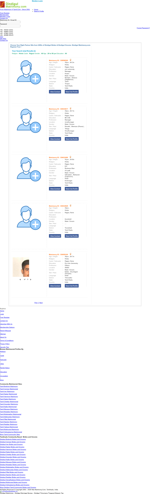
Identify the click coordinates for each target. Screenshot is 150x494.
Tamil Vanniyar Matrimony (9, 396)
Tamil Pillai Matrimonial (8, 419)
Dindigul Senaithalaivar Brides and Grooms (15, 480)
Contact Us (4, 18)
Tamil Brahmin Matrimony (9, 386)
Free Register (5, 13)
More (2, 380)
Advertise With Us (6, 324)
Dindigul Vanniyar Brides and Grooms (13, 449)
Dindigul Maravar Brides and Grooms (13, 462)
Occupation (4, 376)
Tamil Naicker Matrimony (8, 422)
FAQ (1, 37)
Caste (2, 355)
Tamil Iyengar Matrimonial (9, 389)
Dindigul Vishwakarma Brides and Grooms (14, 485)
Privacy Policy (5, 344)
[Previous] (20, 281)
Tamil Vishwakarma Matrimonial (11, 432)
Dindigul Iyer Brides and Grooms (11, 444)
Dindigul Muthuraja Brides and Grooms (13, 482)
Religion (3, 351)
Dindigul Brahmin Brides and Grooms (13, 439)
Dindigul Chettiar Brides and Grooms (12, 454)
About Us (3, 337)
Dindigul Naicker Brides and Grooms (12, 475)
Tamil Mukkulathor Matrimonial (10, 414)
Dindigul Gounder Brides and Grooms (13, 457)
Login (2, 314)
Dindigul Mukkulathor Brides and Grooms (14, 467)
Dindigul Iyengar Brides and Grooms (12, 442)
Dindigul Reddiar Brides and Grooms (12, 477)
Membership (4, 15)
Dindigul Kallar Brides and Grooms (12, 459)
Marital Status (5, 368)
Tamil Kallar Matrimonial (8, 407)
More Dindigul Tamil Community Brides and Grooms (18, 487)
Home (36, 9)
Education (3, 372)
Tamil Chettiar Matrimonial (9, 401)
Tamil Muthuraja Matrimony (9, 429)
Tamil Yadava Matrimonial (9, 427)
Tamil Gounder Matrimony (9, 404)
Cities (2, 364)
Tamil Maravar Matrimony (9, 409)
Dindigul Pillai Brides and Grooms (11, 472)
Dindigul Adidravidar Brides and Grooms (14, 470)
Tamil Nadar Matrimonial (8, 394)
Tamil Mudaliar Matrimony (9, 412)
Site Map (3, 38)
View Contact (55, 92)
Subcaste (3, 360)
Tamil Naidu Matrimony (8, 399)
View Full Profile (72, 92)
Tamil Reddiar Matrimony (8, 424)
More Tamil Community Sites (10, 434)
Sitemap (3, 334)
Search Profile (39, 11)
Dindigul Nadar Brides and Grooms (12, 447)
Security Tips (4, 347)
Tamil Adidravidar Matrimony (10, 417)
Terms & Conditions (7, 340)
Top (62, 493)
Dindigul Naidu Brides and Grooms (12, 452)
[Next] (30, 281)
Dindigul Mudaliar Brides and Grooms (13, 465)
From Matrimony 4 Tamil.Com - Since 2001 (15, 9)
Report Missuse (5, 330)
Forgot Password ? (143, 28)
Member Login (37, 1)
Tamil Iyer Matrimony (7, 391)
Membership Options (7, 327)
